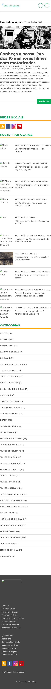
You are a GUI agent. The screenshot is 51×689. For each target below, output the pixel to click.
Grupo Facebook (9, 621)
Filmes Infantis (8, 482)
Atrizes (4, 339)
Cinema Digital (8, 370)
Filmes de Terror (37, 181)
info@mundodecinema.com (13, 672)
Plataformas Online (10, 615)
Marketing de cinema (36, 163)
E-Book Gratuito (8, 608)
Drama (21, 69)
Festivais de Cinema (11, 438)
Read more (44, 101)
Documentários (9, 414)
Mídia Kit (5, 605)
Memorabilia (7, 513)
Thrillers (5, 556)
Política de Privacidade (11, 627)
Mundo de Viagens (9, 651)
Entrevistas (7, 432)
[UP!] (25, 686)
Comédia (32, 235)
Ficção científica (10, 445)
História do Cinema (26, 253)
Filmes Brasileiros (10, 451)
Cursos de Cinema (10, 401)
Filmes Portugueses (11, 494)
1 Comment (42, 69)
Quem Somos (7, 635)
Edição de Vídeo (9, 426)
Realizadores (8, 531)
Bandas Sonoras (9, 352)
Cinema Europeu (9, 377)
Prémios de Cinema (10, 525)
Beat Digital (7, 638)
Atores (4, 333)
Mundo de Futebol (9, 654)
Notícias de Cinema (11, 519)
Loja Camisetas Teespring (13, 618)
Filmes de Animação (11, 463)
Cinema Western (9, 383)
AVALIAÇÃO (20, 145)
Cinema (18, 163)
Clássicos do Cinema (12, 389)
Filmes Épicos (7, 476)
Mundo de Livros (9, 648)
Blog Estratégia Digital (11, 642)
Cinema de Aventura (10, 69)
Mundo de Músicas (10, 645)
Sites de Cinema (9, 550)
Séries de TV (7, 544)
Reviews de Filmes (10, 537)
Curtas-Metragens (11, 407)
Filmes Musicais (36, 199)
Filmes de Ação (30, 69)
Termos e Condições (10, 624)
